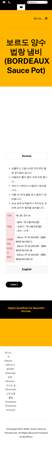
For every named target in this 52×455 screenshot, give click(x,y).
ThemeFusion (10, 433)
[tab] (27, 156)
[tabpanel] (27, 213)
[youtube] (4, 2)
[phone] (9, 2)
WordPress (27, 437)
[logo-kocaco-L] (15, 17)
